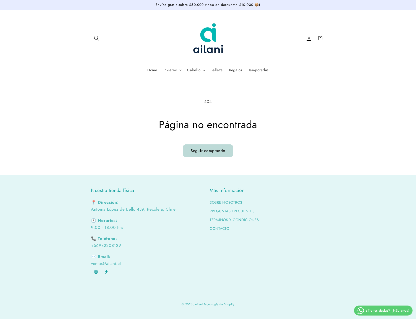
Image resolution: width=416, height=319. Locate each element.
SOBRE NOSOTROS (226, 202)
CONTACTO (219, 228)
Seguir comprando (208, 151)
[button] (96, 38)
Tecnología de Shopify (219, 304)
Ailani (199, 304)
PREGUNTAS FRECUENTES (232, 211)
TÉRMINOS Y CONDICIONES (234, 219)
